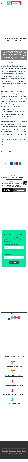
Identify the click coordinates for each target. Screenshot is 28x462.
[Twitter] (10, 445)
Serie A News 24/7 (20, 190)
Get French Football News (14, 367)
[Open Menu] (1, 3)
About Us (5, 451)
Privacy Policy (21, 451)
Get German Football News (14, 385)
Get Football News (14, 403)
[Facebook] (7, 445)
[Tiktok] (21, 445)
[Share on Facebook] (11, 163)
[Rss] (17, 445)
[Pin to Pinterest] (17, 163)
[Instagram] (14, 445)
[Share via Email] (20, 163)
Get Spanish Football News (14, 376)
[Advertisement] (14, 20)
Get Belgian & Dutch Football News (14, 394)
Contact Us (12, 451)
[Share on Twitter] (15, 163)
